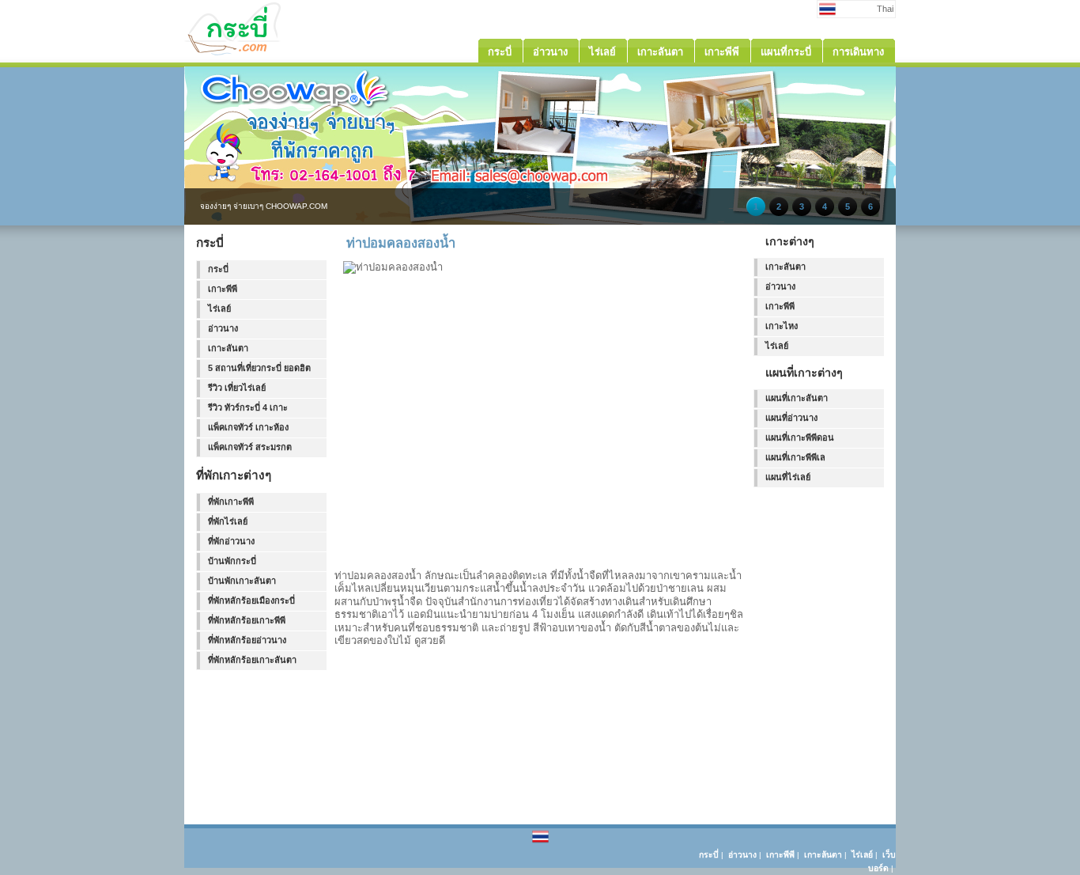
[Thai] (540, 842)
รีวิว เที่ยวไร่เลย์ (237, 387)
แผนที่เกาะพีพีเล (795, 457)
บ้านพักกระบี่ (232, 561)
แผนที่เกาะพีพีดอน (799, 437)
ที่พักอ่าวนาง (231, 541)
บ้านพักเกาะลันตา (242, 580)
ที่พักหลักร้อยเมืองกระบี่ (251, 600)
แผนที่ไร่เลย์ (787, 477)
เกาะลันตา (228, 348)
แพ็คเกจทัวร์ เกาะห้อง (248, 427)
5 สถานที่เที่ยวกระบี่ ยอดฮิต (259, 368)
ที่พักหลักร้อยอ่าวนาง (247, 640)
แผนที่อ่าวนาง (791, 417)
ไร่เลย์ (219, 308)
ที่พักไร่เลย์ (227, 521)
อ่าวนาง (223, 328)
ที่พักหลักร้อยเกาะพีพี (246, 620)
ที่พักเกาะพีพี (231, 501)
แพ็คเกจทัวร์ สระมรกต (250, 447)
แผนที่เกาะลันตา (796, 398)
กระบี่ (218, 269)
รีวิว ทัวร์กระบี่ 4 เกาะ (248, 407)
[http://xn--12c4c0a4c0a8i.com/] (263, 52)
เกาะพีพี (222, 289)
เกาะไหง (781, 326)
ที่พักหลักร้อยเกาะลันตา (252, 660)
